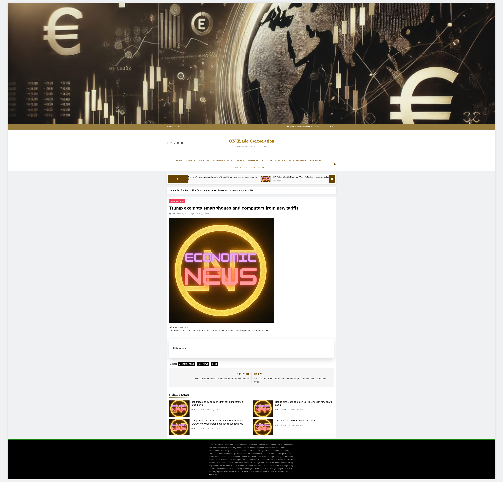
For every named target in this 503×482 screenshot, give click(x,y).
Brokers (253, 160)
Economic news (186, 364)
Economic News (297, 160)
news (214, 364)
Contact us (240, 167)
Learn (239, 160)
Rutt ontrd (176, 214)
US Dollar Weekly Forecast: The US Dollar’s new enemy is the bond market (244, 177)
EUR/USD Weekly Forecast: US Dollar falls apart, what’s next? (324, 177)
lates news (203, 364)
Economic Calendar (273, 160)
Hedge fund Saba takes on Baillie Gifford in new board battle (293, 127)
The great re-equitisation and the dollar (295, 420)
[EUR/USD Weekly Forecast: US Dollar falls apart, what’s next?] (287, 179)
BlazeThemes (214, 474)
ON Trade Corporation (251, 141)
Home (179, 160)
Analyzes (204, 160)
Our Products (221, 160)
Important (316, 160)
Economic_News (177, 201)
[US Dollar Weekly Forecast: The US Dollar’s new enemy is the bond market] (201, 179)
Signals (190, 160)
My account (257, 167)
